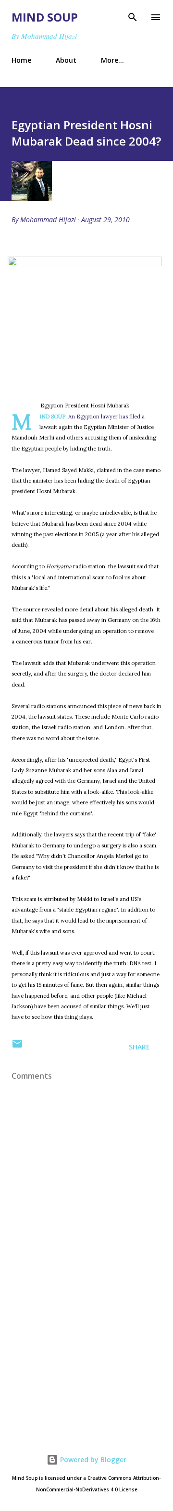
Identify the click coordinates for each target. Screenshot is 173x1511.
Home (21, 60)
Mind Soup (45, 17)
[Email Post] (17, 1046)
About (66, 60)
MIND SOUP (52, 416)
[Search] (132, 17)
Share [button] (139, 1046)
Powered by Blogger (92, 1459)
